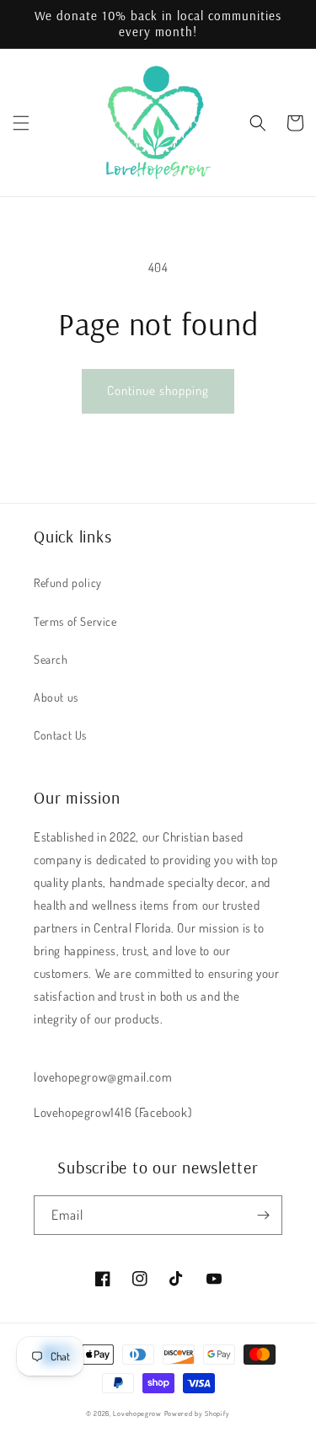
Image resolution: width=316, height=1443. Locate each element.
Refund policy (68, 582)
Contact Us (60, 735)
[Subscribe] (262, 1215)
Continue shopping (158, 390)
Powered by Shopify (197, 1413)
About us (56, 697)
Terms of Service (75, 621)
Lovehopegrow (137, 1413)
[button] (21, 123)
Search (51, 659)
